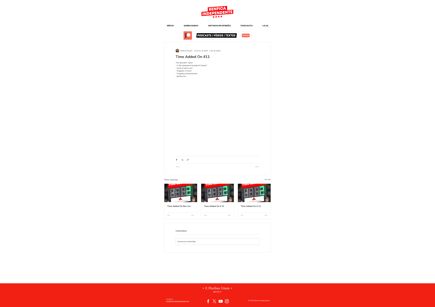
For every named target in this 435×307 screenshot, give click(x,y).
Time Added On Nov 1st (179, 206)
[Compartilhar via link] (188, 160)
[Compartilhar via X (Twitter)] (182, 160)
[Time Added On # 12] (254, 193)
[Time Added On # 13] (217, 193)
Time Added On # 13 (214, 206)
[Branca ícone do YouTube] (220, 301)
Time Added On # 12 (251, 206)
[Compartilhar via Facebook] (177, 160)
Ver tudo (268, 179)
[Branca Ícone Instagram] (226, 301)
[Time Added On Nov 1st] (180, 193)
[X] (214, 301)
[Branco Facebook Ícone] (208, 301)
